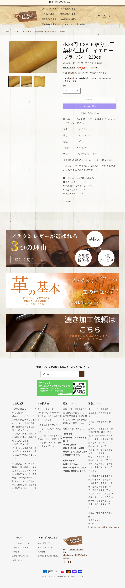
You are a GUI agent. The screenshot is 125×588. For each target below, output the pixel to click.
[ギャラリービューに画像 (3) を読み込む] (39, 81)
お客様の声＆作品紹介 (21, 556)
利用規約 (41, 552)
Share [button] (68, 201)
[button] (50, 8)
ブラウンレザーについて (22, 543)
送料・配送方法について (47, 543)
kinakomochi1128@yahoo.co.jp (103, 527)
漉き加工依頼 (71, 182)
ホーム (8, 32)
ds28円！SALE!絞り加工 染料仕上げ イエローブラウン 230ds (39, 32)
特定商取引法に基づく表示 (48, 556)
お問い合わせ (17, 560)
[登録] (81, 374)
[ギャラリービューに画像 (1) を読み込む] (14, 81)
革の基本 (15, 552)
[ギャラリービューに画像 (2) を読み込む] (26, 81)
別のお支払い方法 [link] (90, 112)
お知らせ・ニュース (20, 547)
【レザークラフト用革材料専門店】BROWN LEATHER (65, 576)
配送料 (71, 73)
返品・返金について (74, 193)
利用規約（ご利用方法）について (80, 185)
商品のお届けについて (75, 189)
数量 (65, 86)
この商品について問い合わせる (80, 178)
